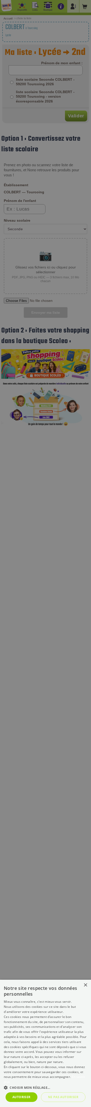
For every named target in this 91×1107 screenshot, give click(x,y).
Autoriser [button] (21, 1097)
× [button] (85, 985)
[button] (45, 1087)
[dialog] (45, 1043)
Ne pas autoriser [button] (63, 1097)
